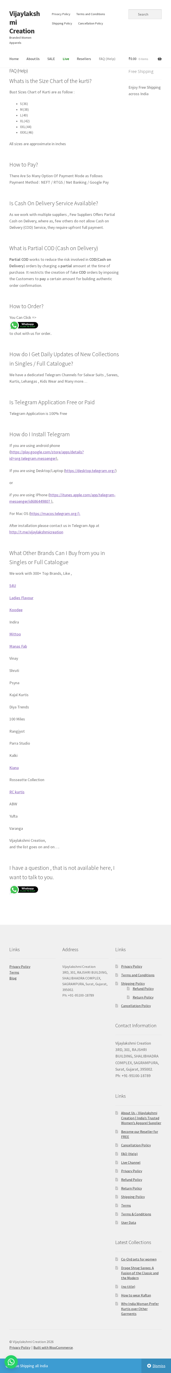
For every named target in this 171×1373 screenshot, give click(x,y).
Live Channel (130, 1162)
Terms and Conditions (90, 14)
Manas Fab (18, 646)
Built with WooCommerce (53, 1347)
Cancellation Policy (90, 23)
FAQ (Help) (107, 58)
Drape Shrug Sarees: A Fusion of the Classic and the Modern (140, 1273)
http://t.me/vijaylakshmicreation (36, 532)
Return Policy (143, 997)
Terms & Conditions (136, 1214)
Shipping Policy (62, 23)
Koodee (15, 609)
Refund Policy (143, 988)
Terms (14, 972)
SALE (51, 58)
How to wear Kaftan (136, 1295)
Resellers (84, 58)
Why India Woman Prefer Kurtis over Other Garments (140, 1308)
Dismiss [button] (159, 1365)
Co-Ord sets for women (139, 1259)
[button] (11, 1362)
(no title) (128, 1286)
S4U (12, 585)
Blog (13, 978)
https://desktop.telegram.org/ (90, 470)
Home (14, 58)
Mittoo (15, 634)
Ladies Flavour (21, 597)
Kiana (14, 767)
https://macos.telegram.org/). (55, 513)
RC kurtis (16, 791)
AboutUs (33, 58)
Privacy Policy (61, 14)
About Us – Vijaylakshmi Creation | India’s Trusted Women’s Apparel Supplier (141, 1118)
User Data (128, 1222)
